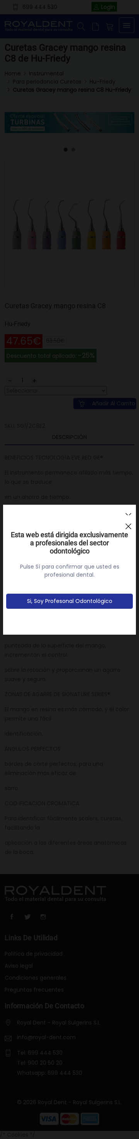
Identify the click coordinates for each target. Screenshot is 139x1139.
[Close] (128, 523)
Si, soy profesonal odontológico (69, 601)
